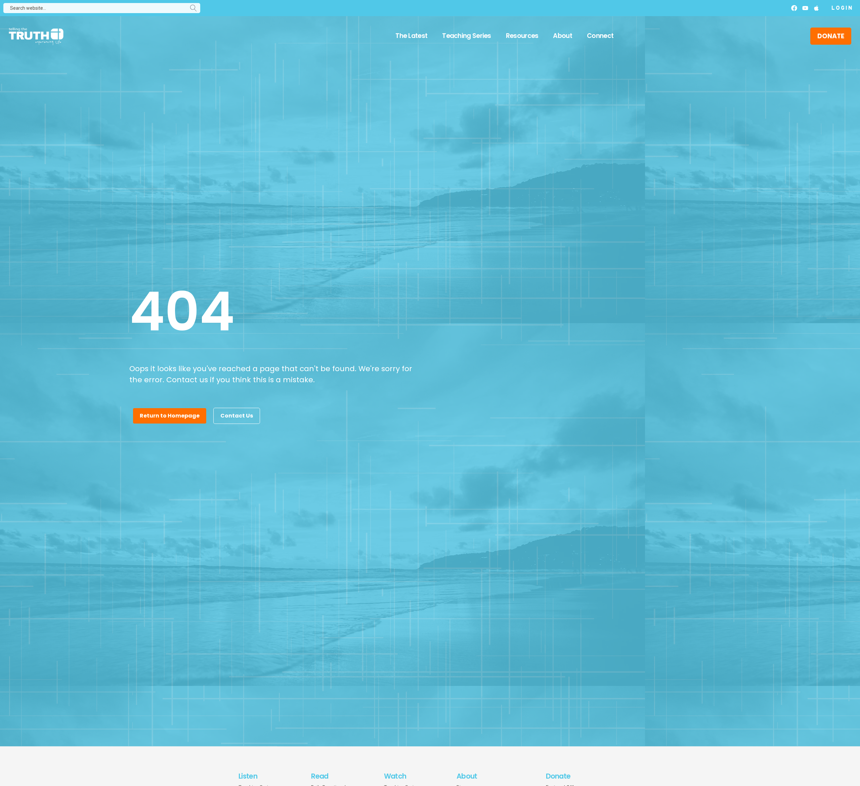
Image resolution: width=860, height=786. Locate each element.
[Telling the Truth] (36, 37)
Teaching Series (466, 35)
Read (319, 776)
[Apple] (816, 8)
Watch (395, 776)
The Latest (411, 35)
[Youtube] (805, 8)
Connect (600, 35)
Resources (522, 35)
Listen (248, 776)
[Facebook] (794, 8)
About (562, 35)
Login (842, 8)
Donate (558, 776)
